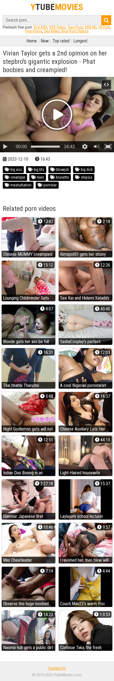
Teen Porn (75, 27)
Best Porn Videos (75, 31)
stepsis (86, 177)
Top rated (61, 41)
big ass (16, 169)
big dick (86, 169)
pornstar (50, 185)
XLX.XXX (40, 27)
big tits (38, 169)
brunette (62, 177)
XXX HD (90, 27)
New (45, 41)
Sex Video (52, 31)
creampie (17, 177)
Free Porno (33, 31)
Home (31, 41)
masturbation (21, 185)
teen (40, 177)
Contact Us (57, 668)
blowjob (62, 169)
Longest (80, 41)
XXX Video (57, 27)
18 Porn (104, 27)
